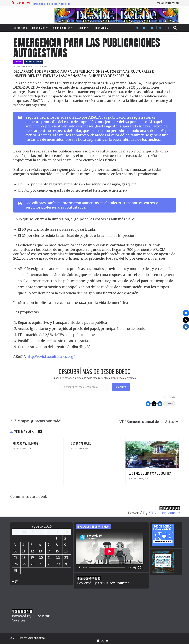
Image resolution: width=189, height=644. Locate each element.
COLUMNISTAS (38, 28)
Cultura (18, 62)
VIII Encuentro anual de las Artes (146, 421)
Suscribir (120, 386)
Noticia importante (34, 62)
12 (32, 551)
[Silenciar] (134, 567)
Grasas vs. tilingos (25, 443)
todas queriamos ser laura (48, 3)
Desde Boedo (41, 66)
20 (41, 557)
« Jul (15, 581)
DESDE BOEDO (37, 638)
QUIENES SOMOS (20, 28)
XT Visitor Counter (164, 513)
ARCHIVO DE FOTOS (61, 28)
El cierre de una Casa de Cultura (149, 473)
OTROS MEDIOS (101, 28)
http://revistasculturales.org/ (51, 356)
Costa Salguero (81, 443)
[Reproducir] (79, 567)
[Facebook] (148, 403)
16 (66, 551)
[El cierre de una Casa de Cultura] (152, 440)
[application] (109, 551)
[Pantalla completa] (139, 567)
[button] (46, 27)
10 (16, 551)
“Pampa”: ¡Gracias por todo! (38, 421)
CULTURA (82, 28)
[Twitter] (154, 403)
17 (15, 557)
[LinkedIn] (159, 403)
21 (49, 557)
